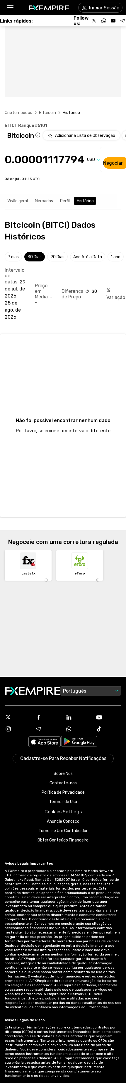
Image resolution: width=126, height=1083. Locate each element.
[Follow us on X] (94, 20)
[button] (10, 7)
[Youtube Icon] (109, 717)
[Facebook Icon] (48, 717)
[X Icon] (17, 717)
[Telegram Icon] (48, 728)
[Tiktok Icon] (109, 728)
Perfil (65, 200)
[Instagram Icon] (17, 728)
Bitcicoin (47, 112)
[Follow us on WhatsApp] (103, 20)
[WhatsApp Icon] (78, 728)
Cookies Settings (63, 812)
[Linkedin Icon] (78, 717)
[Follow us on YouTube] (113, 20)
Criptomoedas (18, 112)
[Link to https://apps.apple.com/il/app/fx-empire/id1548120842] (44, 742)
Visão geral (17, 200)
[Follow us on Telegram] (122, 20)
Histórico (85, 200)
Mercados (44, 200)
